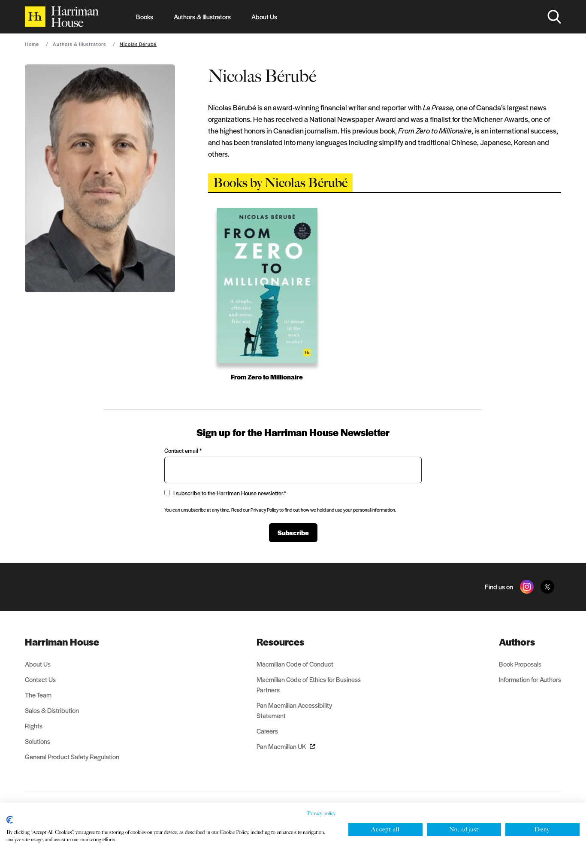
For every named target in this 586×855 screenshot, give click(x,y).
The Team (38, 694)
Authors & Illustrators (202, 16)
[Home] (62, 16)
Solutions (37, 741)
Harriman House (62, 642)
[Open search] (554, 17)
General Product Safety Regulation (72, 756)
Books (144, 16)
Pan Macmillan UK (281, 746)
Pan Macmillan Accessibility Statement (294, 710)
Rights (33, 725)
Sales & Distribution (52, 710)
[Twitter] (547, 587)
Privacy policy (321, 813)
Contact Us (40, 679)
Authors (517, 642)
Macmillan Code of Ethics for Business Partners (309, 684)
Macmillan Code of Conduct (295, 663)
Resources (280, 642)
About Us (264, 16)
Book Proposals (520, 663)
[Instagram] (527, 587)
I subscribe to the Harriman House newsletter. (229, 493)
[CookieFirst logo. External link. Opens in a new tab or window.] (9, 820)
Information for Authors (530, 679)
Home (32, 43)
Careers (267, 730)
